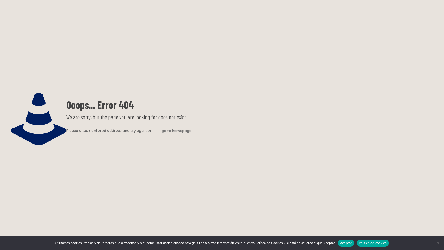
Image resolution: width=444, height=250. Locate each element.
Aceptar (346, 243)
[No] (438, 243)
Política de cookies (373, 243)
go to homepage (176, 130)
